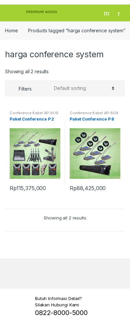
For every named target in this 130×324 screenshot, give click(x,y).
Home (11, 30)
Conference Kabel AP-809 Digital (34, 115)
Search (107, 13)
